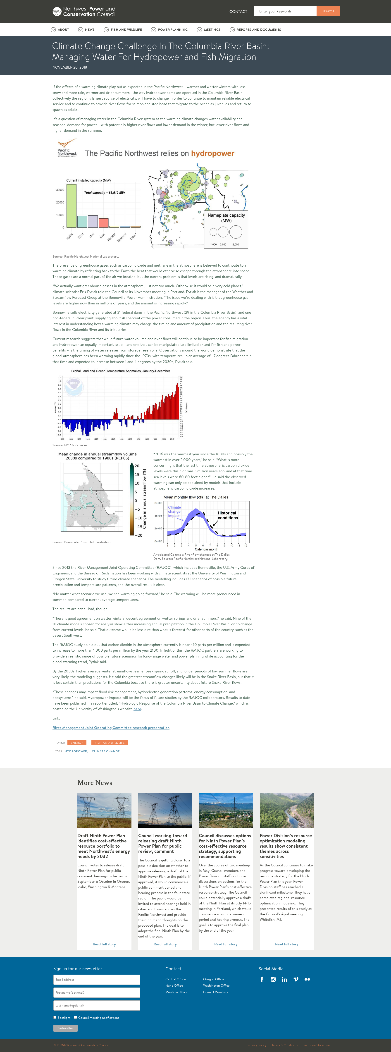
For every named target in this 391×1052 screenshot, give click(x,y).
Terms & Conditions (285, 1045)
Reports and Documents (259, 29)
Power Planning (173, 29)
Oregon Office (213, 979)
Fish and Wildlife (126, 29)
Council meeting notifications (98, 1017)
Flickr (307, 979)
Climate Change (106, 751)
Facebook (262, 979)
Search (328, 11)
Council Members (215, 992)
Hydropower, (76, 751)
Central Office (175, 979)
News (90, 29)
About (63, 29)
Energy (77, 743)
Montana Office (176, 992)
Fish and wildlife (110, 743)
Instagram (273, 979)
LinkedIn (284, 979)
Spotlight (63, 1017)
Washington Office (216, 985)
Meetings (212, 29)
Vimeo (296, 979)
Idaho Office (174, 985)
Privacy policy (257, 1045)
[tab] (60, 29)
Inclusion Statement (317, 1045)
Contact (238, 11)
